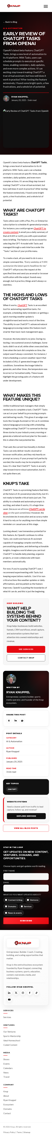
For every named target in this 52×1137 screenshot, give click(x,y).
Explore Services (26, 816)
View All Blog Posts (26, 828)
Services (7, 1017)
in (15, 720)
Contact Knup (26, 658)
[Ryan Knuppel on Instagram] (23, 993)
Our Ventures (9, 1031)
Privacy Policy (9, 1132)
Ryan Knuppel (9, 1100)
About (6, 1096)
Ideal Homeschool (11, 1040)
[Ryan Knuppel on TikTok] (36, 993)
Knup (5, 1091)
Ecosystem (8, 1104)
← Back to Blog (10, 22)
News (6, 1072)
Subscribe (26, 921)
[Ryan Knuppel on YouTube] (9, 999)
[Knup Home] (13, 6)
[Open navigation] (46, 6)
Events (6, 1063)
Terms (19, 1132)
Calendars (8, 1068)
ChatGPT (22, 305)
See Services (26, 649)
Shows (6, 1059)
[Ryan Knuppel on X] (16, 993)
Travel (6, 1077)
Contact (7, 1113)
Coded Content (10, 1045)
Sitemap (26, 1132)
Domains (7, 1109)
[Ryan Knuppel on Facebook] (29, 993)
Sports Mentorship (12, 1036)
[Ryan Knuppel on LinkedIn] (9, 993)
